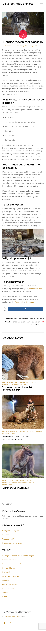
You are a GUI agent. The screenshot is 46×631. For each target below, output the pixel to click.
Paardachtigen (8, 589)
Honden (38, 46)
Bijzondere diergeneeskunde (14, 483)
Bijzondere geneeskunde (12, 543)
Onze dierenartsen (19, 384)
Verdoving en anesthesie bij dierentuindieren (17, 388)
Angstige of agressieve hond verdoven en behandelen (22, 323)
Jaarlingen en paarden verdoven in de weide (25, 318)
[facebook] (4, 622)
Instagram (30, 302)
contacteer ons (35, 289)
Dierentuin (6, 384)
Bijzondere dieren (9, 560)
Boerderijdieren (8, 568)
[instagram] (10, 622)
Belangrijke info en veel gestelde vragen (20, 46)
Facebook (18, 302)
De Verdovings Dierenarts (13, 616)
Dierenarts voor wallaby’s (15, 487)
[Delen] (25, 309)
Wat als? (5, 597)
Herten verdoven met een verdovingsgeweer (16, 437)
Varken (5, 593)
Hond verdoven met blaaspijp (23, 41)
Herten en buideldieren (11, 576)
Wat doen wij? (8, 539)
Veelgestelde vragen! (10, 531)
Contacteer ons (8, 535)
